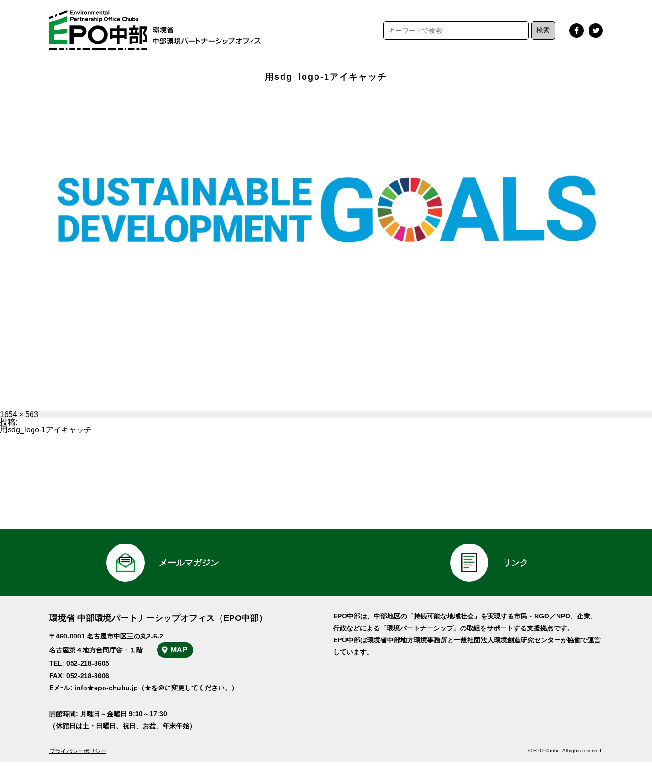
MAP (179, 650)
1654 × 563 (19, 414)
